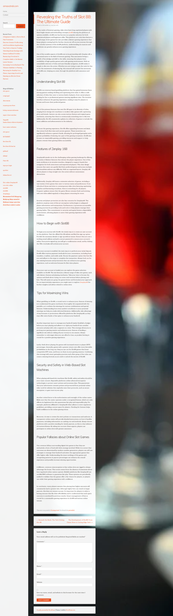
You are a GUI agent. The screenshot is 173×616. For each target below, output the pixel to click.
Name (39, 566)
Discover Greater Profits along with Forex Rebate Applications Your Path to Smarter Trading (13, 45)
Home (5, 11)
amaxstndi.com (10, 6)
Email (39, 574)
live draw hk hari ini (9, 146)
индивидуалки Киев (9, 105)
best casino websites (9, 127)
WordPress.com (70, 610)
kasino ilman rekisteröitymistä (12, 122)
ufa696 (5, 156)
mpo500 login (7, 165)
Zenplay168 (84, 282)
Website (39, 582)
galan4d (5, 151)
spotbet (5, 170)
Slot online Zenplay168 (10, 182)
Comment (41, 541)
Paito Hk (6, 161)
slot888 (5, 188)
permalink (71, 510)
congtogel (6, 96)
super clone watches (9, 115)
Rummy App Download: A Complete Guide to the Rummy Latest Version (12, 59)
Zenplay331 (6, 194)
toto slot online (8, 185)
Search (5, 23)
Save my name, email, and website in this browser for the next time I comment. (61, 593)
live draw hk (7, 141)
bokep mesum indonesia (10, 110)
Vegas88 (5, 120)
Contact (5, 15)
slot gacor (6, 91)
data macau (6, 101)
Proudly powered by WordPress (46, 610)
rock (56, 25)
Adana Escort (7, 175)
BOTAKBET (6, 137)
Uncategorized (55, 510)
